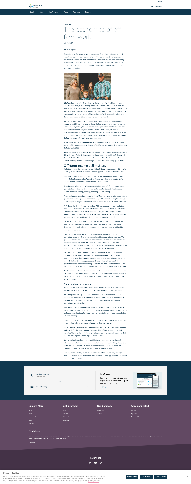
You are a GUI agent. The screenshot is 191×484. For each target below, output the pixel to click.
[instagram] (101, 464)
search (152, 6)
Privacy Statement (93, 482)
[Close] (188, 476)
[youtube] (95, 463)
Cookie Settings (132, 477)
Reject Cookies (146, 477)
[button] (60, 375)
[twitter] (90, 464)
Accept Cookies (161, 477)
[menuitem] (33, 12)
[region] (95, 477)
